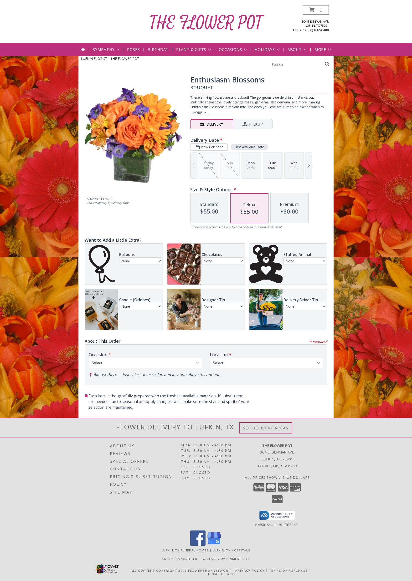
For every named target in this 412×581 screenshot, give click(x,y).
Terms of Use (221, 573)
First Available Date (249, 147)
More (320, 49)
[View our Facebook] (198, 544)
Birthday (158, 49)
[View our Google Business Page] (214, 544)
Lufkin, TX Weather (179, 558)
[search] (327, 64)
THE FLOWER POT (206, 23)
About (295, 49)
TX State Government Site (225, 558)
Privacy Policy (250, 570)
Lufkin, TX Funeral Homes (185, 550)
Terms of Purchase (288, 570)
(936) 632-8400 (317, 30)
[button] (316, 10)
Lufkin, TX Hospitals (231, 550)
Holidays (265, 49)
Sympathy (103, 49)
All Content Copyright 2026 (159, 570)
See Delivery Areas (265, 428)
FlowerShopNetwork (209, 570)
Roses (133, 49)
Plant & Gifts (191, 49)
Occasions (230, 49)
